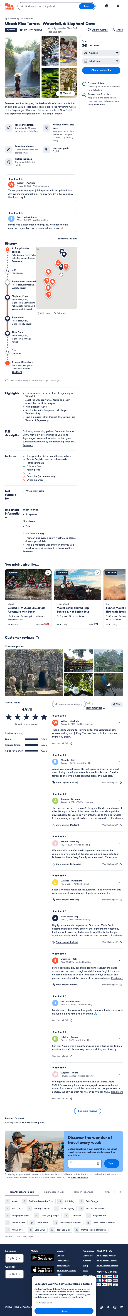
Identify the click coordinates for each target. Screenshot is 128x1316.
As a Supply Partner (106, 1255)
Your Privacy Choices (66, 1270)
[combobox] (48, 6)
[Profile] (118, 6)
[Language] (106, 5)
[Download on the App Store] (42, 1270)
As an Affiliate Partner (107, 1265)
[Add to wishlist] (48, 572)
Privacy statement (79, 1177)
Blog (85, 1265)
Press (85, 1270)
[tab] (22, 1192)
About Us (88, 1255)
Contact (60, 1255)
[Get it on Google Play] (42, 1258)
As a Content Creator (106, 1260)
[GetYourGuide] (9, 6)
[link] (28, 599)
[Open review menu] (120, 722)
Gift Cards (88, 1275)
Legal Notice (63, 1260)
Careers (87, 1260)
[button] (30, 30)
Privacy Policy (63, 1265)
